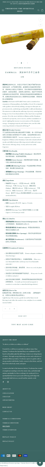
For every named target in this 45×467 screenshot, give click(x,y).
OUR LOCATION (8, 393)
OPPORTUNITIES (8, 400)
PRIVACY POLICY (8, 441)
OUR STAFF (6, 397)
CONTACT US (7, 411)
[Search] (38, 10)
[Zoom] (40, 19)
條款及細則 (6, 426)
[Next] (27, 62)
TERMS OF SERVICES (9, 430)
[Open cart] (42, 10)
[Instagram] (8, 382)
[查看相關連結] (29, 126)
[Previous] (17, 62)
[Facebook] (3, 382)
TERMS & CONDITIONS (11, 423)
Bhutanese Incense (22, 68)
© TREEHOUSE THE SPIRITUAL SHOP (16, 443)
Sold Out (22, 316)
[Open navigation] (3, 10)
